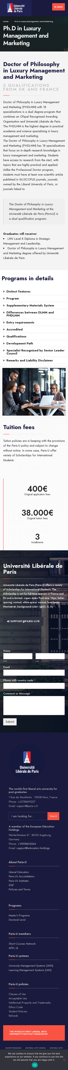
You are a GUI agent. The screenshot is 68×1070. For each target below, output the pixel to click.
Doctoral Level (17, 920)
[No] (64, 1059)
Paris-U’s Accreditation (21, 876)
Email (7, 667)
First (5, 661)
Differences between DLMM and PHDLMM (30, 314)
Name (8, 651)
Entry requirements (20, 322)
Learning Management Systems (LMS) (30, 970)
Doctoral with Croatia (35, 1048)
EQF (11, 885)
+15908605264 (27, 844)
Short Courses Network (22, 944)
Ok (34, 1065)
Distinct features (18, 291)
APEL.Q (13, 948)
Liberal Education (19, 872)
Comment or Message (17, 693)
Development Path (19, 343)
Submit (10, 722)
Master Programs (13, 1048)
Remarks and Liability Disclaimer (29, 360)
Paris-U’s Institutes (19, 881)
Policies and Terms (19, 889)
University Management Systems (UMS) (31, 966)
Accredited (14, 329)
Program (12, 298)
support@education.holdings (33, 848)
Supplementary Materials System (30, 305)
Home (6, 21)
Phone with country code (19, 680)
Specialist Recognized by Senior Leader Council (35, 352)
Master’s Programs (19, 915)
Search (53, 816)
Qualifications (16, 336)
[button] (34, 291)
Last (37, 661)
